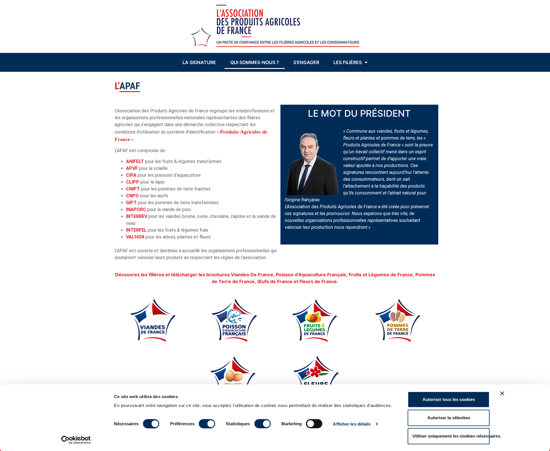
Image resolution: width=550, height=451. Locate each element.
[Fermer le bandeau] (502, 394)
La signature (199, 62)
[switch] (207, 423)
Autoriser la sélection (448, 417)
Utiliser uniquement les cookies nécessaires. (451, 436)
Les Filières (347, 62)
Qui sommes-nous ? (254, 62)
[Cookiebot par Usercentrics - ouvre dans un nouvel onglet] (76, 440)
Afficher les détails (352, 423)
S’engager (306, 62)
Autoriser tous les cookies (449, 399)
